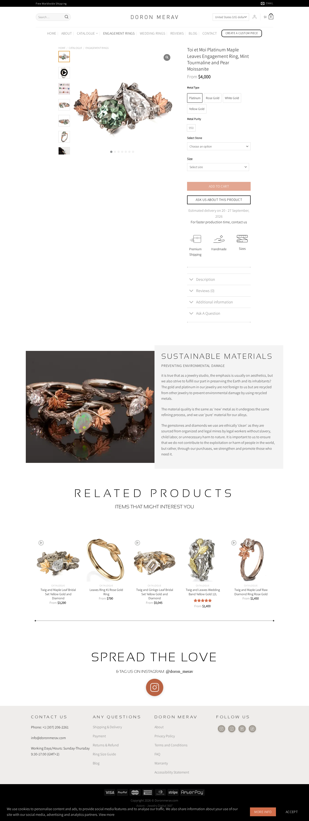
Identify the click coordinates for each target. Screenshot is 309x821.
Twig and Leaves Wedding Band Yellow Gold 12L (203, 592)
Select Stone (194, 138)
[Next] (277, 566)
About (66, 33)
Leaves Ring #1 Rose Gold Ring (106, 592)
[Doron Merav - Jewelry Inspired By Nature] (154, 17)
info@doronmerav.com (48, 737)
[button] (111, 152)
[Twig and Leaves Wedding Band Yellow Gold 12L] (202, 559)
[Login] (254, 17)
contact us (239, 222)
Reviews (177, 33)
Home (51, 33)
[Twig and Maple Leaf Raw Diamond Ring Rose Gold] (251, 559)
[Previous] (32, 566)
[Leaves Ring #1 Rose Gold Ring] (106, 559)
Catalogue (86, 33)
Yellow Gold (196, 109)
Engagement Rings (119, 33)
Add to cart (219, 186)
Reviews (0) (205, 290)
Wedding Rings (152, 33)
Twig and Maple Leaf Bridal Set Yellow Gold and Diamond (58, 594)
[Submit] (66, 17)
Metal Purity (194, 119)
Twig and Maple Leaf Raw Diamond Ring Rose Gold (251, 592)
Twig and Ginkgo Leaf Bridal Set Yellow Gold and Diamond (154, 594)
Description (205, 279)
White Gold (232, 98)
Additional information (214, 302)
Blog (193, 33)
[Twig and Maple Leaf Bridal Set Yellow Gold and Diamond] (58, 559)
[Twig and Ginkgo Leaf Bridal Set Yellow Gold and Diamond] (154, 559)
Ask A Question (208, 313)
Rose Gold (212, 98)
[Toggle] (191, 280)
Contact (209, 33)
